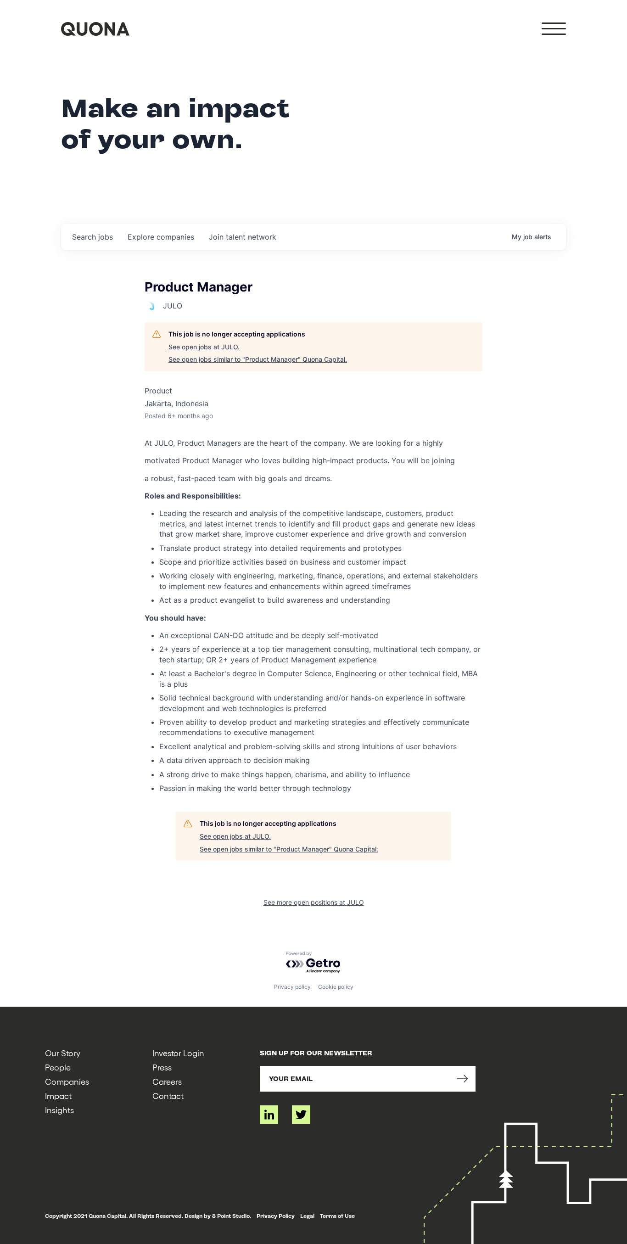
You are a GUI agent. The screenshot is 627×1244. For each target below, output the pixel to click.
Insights (59, 1110)
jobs (92, 236)
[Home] (95, 29)
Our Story (62, 1053)
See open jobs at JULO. (204, 347)
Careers (167, 1081)
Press (162, 1067)
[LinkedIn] (269, 1114)
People (58, 1067)
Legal (307, 1216)
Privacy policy (292, 986)
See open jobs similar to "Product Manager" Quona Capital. (257, 359)
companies (161, 236)
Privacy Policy (276, 1216)
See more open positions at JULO (313, 902)
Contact (168, 1095)
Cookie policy (335, 986)
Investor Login (178, 1053)
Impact (58, 1095)
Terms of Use (337, 1216)
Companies (67, 1081)
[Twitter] (301, 1114)
